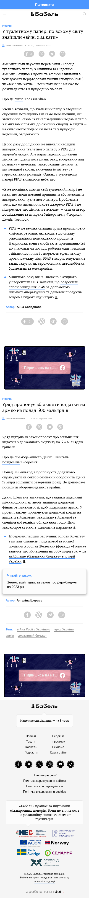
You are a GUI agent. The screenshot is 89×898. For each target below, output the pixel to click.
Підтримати (44, 4)
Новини (31, 736)
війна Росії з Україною (33, 629)
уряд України (64, 629)
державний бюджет (32, 635)
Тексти (30, 741)
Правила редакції (45, 775)
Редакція (58, 736)
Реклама (58, 747)
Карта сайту (58, 752)
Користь (31, 747)
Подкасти (30, 752)
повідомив (11, 462)
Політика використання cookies (44, 791)
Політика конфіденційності (44, 786)
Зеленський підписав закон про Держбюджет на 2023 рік (42, 584)
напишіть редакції (44, 881)
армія (10, 635)
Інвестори (58, 741)
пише (19, 99)
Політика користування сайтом (44, 780)
